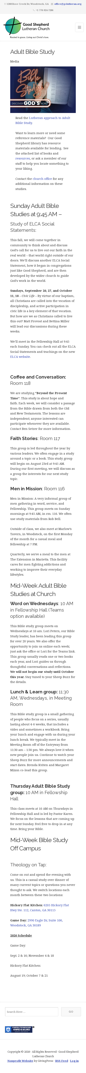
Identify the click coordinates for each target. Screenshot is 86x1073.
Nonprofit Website (20, 1061)
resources (22, 158)
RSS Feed (61, 1061)
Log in (74, 1061)
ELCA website (20, 357)
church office (42, 179)
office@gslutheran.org (68, 3)
